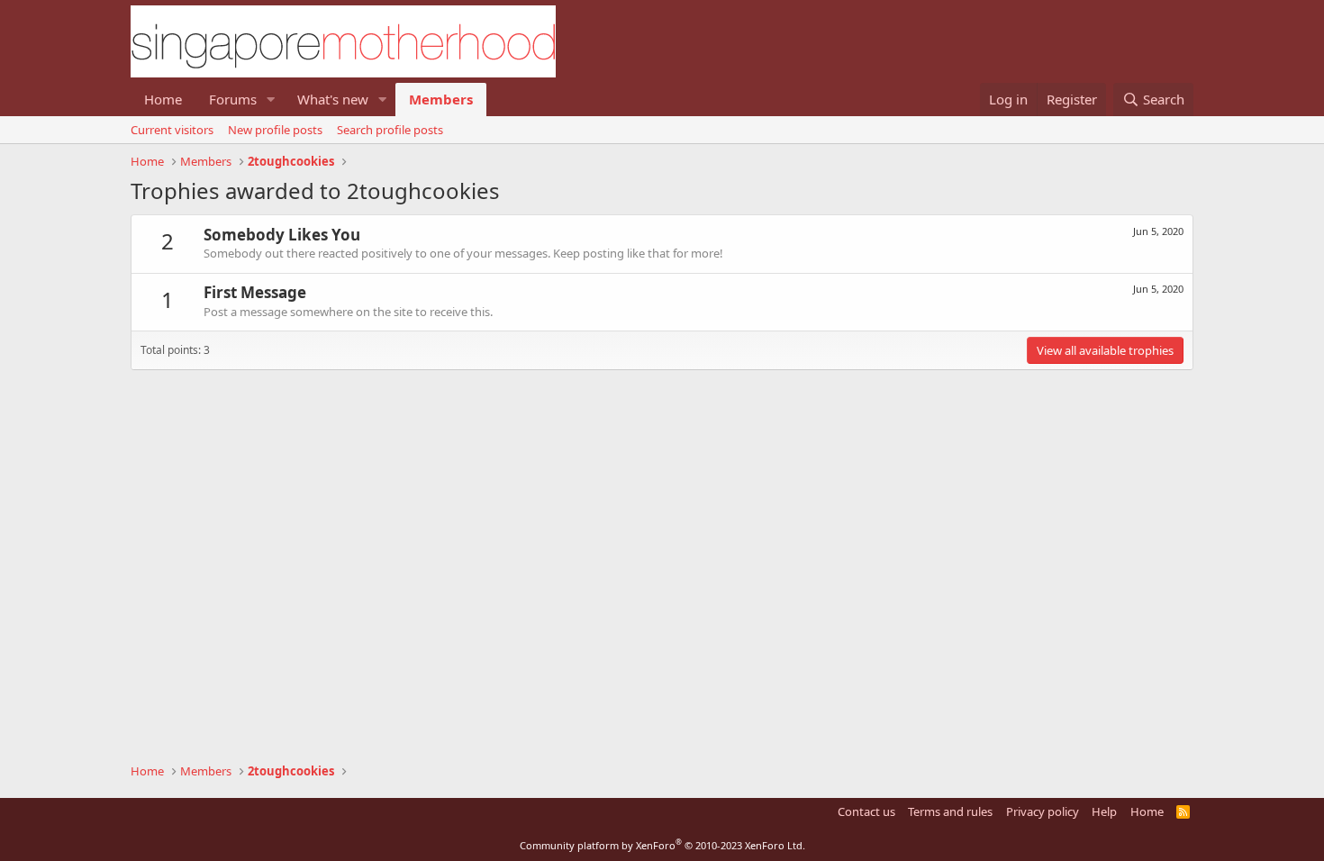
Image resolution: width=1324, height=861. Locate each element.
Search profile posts (390, 130)
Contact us (866, 811)
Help (1104, 811)
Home (163, 99)
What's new (332, 99)
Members (441, 99)
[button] (271, 99)
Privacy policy (1042, 811)
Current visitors (172, 130)
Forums (233, 99)
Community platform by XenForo (662, 845)
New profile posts (275, 130)
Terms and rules (950, 811)
